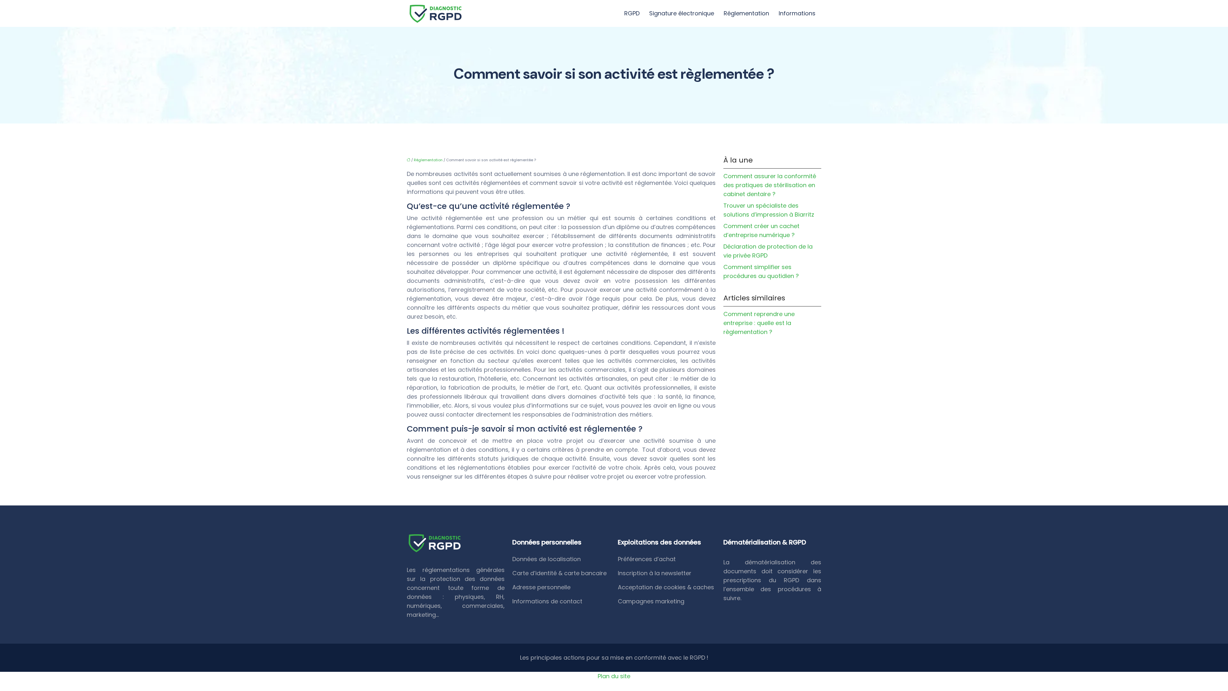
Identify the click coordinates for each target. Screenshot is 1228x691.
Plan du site (614, 676)
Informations (797, 13)
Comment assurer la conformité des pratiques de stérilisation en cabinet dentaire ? (769, 185)
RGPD (632, 13)
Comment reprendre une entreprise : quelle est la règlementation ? (759, 323)
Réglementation (746, 13)
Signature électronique (681, 13)
